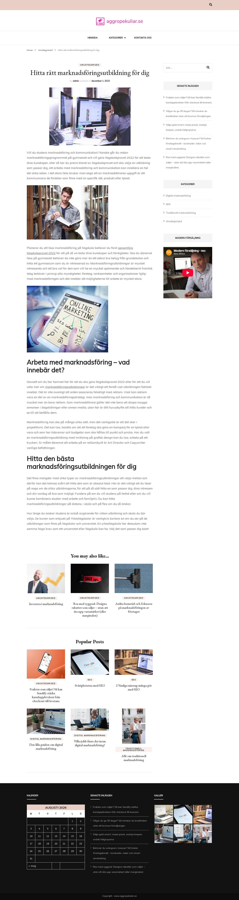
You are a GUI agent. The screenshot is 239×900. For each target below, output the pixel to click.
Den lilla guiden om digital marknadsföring (46, 746)
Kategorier (116, 37)
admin (76, 81)
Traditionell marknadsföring (133, 749)
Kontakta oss (143, 37)
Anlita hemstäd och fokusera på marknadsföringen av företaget (133, 608)
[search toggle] (210, 4)
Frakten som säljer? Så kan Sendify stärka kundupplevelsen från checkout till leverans (46, 695)
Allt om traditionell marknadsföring (133, 758)
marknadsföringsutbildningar (65, 387)
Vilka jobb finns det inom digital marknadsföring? (90, 743)
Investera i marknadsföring (46, 604)
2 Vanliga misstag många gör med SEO (134, 687)
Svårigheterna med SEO (90, 685)
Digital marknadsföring (45, 739)
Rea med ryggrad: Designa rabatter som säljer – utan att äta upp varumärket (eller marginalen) (90, 609)
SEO (90, 680)
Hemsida (93, 37)
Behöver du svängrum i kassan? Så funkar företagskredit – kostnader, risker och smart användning (188, 143)
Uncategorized (89, 65)
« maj (32, 866)
